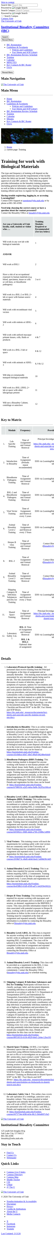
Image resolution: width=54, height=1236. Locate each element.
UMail (9, 1184)
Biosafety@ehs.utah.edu (25, 923)
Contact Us (11, 1155)
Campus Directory (15, 1174)
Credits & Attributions (16, 1209)
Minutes (10, 119)
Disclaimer (11, 1204)
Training (10, 57)
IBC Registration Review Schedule (22, 55)
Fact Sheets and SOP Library (25, 52)
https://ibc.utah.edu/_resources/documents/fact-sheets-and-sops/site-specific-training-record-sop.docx (27, 715)
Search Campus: (8, 10)
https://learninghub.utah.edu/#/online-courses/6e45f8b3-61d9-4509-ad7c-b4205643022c (29, 884)
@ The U (11, 1187)
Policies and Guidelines (22, 50)
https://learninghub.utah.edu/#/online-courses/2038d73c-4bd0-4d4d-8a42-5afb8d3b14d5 (29, 857)
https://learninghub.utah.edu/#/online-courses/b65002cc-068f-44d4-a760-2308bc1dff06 (28, 830)
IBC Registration (14, 45)
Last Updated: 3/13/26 (11, 1233)
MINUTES (12, 62)
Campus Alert (7, 18)
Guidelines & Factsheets (17, 47)
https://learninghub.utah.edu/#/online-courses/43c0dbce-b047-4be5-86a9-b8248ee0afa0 (28, 753)
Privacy (10, 1206)
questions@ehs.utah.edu (33, 200)
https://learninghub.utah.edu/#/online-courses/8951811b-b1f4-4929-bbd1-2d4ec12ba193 (29, 1036)
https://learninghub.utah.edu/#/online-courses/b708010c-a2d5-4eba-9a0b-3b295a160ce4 (29, 786)
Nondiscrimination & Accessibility (22, 1201)
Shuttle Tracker (13, 1179)
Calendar (11, 60)
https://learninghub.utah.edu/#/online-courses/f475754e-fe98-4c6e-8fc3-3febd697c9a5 (28, 1113)
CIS (8, 1182)
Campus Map (12, 1177)
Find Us (10, 1152)
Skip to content (7, 2)
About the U (12, 1211)
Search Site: (6, 5)
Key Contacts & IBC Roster (19, 65)
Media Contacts (13, 1214)
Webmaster (11, 1157)
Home (9, 99)
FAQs (9, 67)
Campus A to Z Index (16, 1172)
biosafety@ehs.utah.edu (39, 213)
